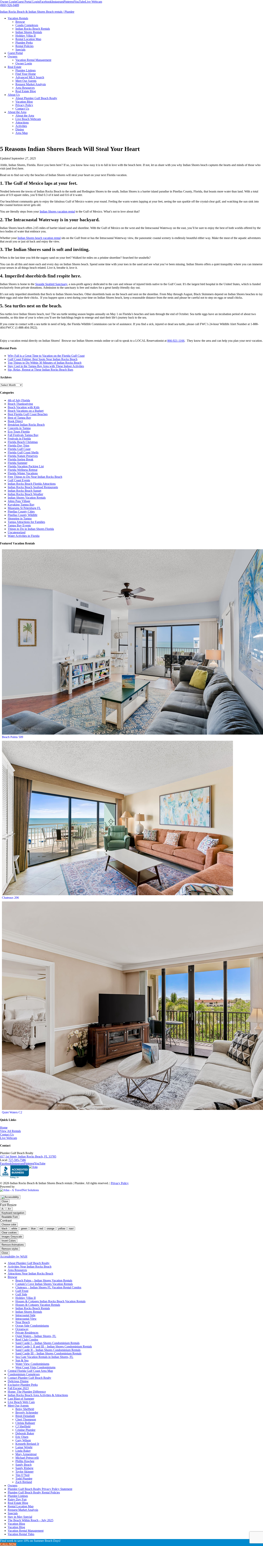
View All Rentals (10, 1131)
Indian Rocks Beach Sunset (24, 490)
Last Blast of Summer (21, 1398)
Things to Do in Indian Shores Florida (31, 529)
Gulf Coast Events (19, 480)
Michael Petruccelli (27, 1457)
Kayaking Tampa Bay (21, 504)
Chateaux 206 (10, 897)
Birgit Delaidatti (25, 1416)
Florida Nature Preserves (23, 456)
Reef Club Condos (26, 1339)
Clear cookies (9, 1232)
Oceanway (21, 1329)
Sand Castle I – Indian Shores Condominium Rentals (47, 1343)
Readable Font (10, 1216)
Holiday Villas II (25, 1297)
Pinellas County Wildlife (22, 515)
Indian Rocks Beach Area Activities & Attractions (38, 1395)
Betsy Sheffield (24, 1409)
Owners (12, 1485)
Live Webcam (93, 1)
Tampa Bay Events (19, 525)
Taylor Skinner (24, 1471)
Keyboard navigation (13, 1212)
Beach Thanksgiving (20, 403)
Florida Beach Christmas (23, 442)
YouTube (79, 1)
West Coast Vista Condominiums (35, 1367)
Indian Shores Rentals (28, 1311)
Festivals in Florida (19, 438)
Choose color (9, 1224)
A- (3, 1208)
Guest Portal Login (28, 1)
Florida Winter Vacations (23, 473)
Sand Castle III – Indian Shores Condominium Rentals (48, 1353)
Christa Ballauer (25, 1423)
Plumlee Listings (18, 1496)
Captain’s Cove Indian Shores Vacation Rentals (44, 1284)
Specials (13, 1513)
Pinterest (69, 1)
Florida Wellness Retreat (22, 469)
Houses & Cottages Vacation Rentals (37, 1304)
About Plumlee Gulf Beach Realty (28, 1263)
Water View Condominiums (32, 1363)
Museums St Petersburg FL (24, 508)
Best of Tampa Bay (19, 417)
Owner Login (8, 1)
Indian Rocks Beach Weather (25, 494)
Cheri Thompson (25, 1419)
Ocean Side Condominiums (32, 1325)
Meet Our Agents (18, 1405)
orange (50, 1228)
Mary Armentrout (26, 1454)
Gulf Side (21, 1294)
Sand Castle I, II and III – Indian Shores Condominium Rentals (53, 1346)
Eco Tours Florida (19, 431)
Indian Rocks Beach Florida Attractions (32, 483)
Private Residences (26, 1332)
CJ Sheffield (22, 1426)
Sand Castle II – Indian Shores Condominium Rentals (47, 1350)
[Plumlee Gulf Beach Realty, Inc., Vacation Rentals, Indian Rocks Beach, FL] (14, 1171)
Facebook (46, 1)
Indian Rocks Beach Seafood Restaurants (33, 487)
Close (5, 1201)
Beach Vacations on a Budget (26, 410)
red (41, 1228)
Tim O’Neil (22, 1475)
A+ (9, 1208)
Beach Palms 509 (12, 737)
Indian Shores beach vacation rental (39, 238)
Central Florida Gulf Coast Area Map (30, 1370)
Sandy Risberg (24, 1468)
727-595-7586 (17, 1160)
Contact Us (7, 1134)
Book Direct (15, 421)
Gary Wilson (23, 1440)
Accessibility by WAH (13, 1256)
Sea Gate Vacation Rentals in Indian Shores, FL (44, 1357)
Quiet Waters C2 (12, 1112)
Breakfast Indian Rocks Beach (26, 424)
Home (4, 1127)
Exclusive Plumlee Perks (23, 1384)
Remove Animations (13, 1244)
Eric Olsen (21, 1436)
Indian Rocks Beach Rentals (32, 1308)
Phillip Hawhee (24, 1461)
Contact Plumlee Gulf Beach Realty (29, 1377)
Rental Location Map (21, 1506)
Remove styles (10, 1248)
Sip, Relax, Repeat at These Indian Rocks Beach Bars (40, 369)
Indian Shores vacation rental (57, 211)
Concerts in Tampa (19, 428)
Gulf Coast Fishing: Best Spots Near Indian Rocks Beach (42, 359)
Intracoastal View (26, 1318)
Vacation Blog (16, 1523)
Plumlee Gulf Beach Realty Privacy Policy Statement (40, 1489)
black (5, 1228)
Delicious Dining (18, 1381)
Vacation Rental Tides (21, 1534)
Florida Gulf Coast (19, 449)
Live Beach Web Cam (21, 1402)
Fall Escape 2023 (18, 1388)
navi (71, 1228)
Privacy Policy (120, 1183)
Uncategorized (16, 532)
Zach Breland (23, 1482)
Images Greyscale (12, 1236)
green (24, 1228)
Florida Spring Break (20, 459)
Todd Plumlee (23, 1478)
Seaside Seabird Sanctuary (51, 284)
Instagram (58, 1)
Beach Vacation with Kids (23, 407)
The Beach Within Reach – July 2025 (30, 1520)
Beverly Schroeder (26, 1412)
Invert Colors (9, 1240)
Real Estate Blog (18, 1502)
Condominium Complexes (24, 1374)
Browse (12, 1277)
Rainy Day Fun (17, 1499)
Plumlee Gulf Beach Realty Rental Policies (34, 1492)
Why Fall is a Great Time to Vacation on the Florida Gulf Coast (46, 355)
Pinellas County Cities (21, 511)
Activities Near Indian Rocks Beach (29, 1266)
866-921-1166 (175, 340)
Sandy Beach (23, 1464)
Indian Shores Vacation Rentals (27, 497)
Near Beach (22, 1322)
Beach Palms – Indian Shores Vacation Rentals (43, 1280)
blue (33, 1228)
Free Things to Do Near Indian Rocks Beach (35, 476)
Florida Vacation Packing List (26, 466)
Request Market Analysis (23, 1509)
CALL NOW (8, 1544)
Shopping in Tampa (20, 518)
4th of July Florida (19, 400)
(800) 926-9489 (9, 5)
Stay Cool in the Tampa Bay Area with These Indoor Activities (46, 366)
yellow (61, 1228)
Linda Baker (23, 1450)
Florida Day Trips (18, 445)
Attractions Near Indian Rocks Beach (30, 1273)
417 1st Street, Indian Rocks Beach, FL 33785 (28, 1156)
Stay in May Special (20, 1516)
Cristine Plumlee (25, 1430)
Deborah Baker (24, 1433)
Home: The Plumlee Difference (27, 1391)
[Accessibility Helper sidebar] (10, 1197)
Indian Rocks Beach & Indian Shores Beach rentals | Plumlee (37, 11)
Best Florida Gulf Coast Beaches (28, 414)
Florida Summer (17, 462)
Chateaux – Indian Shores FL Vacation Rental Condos (48, 1287)
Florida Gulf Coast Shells (23, 452)
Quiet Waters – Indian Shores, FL (35, 1336)
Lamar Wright (23, 1447)
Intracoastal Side (25, 1315)
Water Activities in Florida (23, 535)
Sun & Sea (21, 1360)
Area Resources (17, 1270)
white (14, 1228)
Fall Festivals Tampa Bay (23, 435)
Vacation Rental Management (26, 1530)
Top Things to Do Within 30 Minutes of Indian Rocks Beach (44, 362)
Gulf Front (21, 1291)
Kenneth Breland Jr (27, 1443)
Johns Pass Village (19, 501)
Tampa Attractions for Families (26, 522)
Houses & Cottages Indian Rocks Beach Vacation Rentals (50, 1301)
